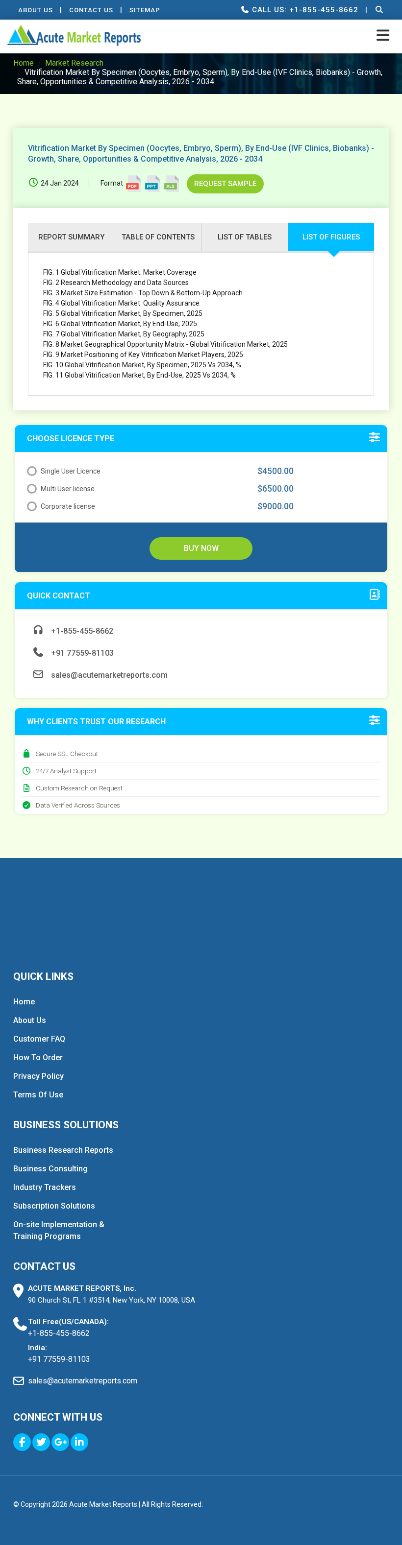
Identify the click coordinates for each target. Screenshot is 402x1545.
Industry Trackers (44, 1187)
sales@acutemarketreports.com (108, 675)
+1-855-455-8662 (81, 631)
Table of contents (158, 237)
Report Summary (71, 237)
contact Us (91, 10)
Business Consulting (50, 1168)
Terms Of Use (38, 1094)
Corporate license (68, 506)
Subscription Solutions (54, 1206)
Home (23, 63)
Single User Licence (70, 471)
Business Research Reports (63, 1150)
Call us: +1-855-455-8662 (304, 9)
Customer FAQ (39, 1039)
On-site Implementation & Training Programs (58, 1230)
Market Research (74, 63)
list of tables (245, 237)
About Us (35, 10)
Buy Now (201, 548)
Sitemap (144, 10)
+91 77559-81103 (81, 653)
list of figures (331, 237)
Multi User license (68, 489)
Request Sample (225, 183)
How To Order (38, 1057)
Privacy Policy (38, 1076)
